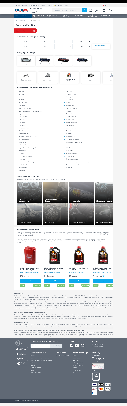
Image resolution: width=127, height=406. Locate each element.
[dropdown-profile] (97, 10)
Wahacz (68, 145)
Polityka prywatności (78, 363)
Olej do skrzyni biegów (25, 156)
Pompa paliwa (70, 97)
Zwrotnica (69, 167)
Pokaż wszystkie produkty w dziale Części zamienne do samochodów (30, 200)
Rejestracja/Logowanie (62, 355)
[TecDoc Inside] (102, 358)
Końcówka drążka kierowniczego (28, 136)
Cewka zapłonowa (24, 97)
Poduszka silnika (71, 94)
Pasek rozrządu (23, 167)
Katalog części (22, 20)
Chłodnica (21, 100)
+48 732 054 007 (99, 344)
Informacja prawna (78, 358)
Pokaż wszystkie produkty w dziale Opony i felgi (56, 222)
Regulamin (76, 360)
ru (108, 5)
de (111, 5)
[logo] (21, 10)
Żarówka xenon (70, 156)
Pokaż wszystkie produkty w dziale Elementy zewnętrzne (106, 222)
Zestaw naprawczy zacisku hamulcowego (78, 162)
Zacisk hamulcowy (71, 153)
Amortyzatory (22, 94)
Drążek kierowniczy (24, 114)
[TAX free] (102, 376)
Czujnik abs (22, 105)
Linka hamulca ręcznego (26, 145)
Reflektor (68, 111)
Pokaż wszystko (100, 46)
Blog (66, 5)
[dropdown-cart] (103, 10)
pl (103, 5)
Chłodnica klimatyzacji (25, 102)
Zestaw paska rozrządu (72, 165)
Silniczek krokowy (71, 117)
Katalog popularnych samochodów (40, 358)
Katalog (32, 355)
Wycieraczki (69, 150)
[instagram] (77, 345)
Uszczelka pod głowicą (72, 139)
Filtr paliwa (22, 122)
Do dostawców (77, 370)
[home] (16, 20)
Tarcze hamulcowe (71, 131)
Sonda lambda (70, 119)
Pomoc (43, 5)
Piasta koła (22, 170)
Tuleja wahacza (70, 136)
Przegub (68, 102)
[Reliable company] (102, 366)
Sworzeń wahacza (71, 128)
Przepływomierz (70, 105)
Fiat (28, 20)
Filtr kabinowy (23, 117)
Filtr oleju (21, 119)
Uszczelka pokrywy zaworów (74, 142)
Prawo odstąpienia (78, 365)
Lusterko (21, 153)
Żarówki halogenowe (72, 159)
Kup (30, 281)
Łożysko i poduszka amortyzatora (28, 148)
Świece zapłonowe (71, 122)
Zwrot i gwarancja (34, 5)
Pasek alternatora (24, 165)
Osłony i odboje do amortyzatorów (28, 162)
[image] (30, 255)
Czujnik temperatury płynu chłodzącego (30, 111)
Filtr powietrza (23, 125)
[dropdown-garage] (90, 10)
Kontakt (49, 5)
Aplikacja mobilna (35, 372)
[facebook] (71, 345)
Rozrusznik (69, 114)
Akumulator (22, 91)
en (106, 5)
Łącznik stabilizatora (24, 139)
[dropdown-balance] (110, 10)
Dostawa (24, 5)
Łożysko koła (22, 150)
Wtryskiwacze (70, 148)
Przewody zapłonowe (72, 108)
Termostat (69, 133)
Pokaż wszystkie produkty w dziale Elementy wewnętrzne (106, 200)
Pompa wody (69, 100)
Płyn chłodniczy (70, 91)
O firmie (75, 355)
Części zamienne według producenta (41, 360)
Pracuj (74, 372)
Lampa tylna (22, 142)
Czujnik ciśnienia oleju (25, 108)
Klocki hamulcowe (24, 131)
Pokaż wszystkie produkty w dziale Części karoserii (30, 222)
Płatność (17, 5)
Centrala (32, 11)
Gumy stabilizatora (24, 128)
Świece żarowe (70, 125)
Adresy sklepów (98, 346)
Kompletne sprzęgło (24, 133)
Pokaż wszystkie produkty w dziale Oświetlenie (80, 200)
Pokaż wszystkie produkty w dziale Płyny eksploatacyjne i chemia (56, 200)
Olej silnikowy (23, 159)
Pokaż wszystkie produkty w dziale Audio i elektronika (82, 222)
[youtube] (82, 345)
